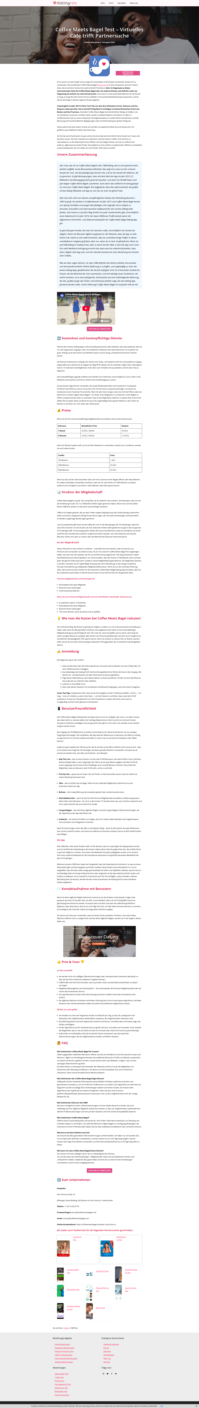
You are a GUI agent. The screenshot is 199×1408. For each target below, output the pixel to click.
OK (161, 1406)
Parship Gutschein (62, 1395)
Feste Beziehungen (62, 1344)
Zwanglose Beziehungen (64, 1348)
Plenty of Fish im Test (102, 1289)
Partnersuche (102, 85)
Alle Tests (107, 1351)
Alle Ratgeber (108, 1355)
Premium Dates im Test (131, 1271)
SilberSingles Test (62, 1374)
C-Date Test (59, 1377)
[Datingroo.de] (65, 3)
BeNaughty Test (61, 1391)
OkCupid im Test (73, 1289)
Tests (111, 3)
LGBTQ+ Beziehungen (63, 1355)
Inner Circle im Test (130, 1289)
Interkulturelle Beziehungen (66, 1358)
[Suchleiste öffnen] (143, 3)
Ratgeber (122, 3)
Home (66, 1328)
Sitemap (106, 1362)
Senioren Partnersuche (64, 1351)
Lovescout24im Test (73, 1271)
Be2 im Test (100, 1308)
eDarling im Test (102, 1271)
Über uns (134, 3)
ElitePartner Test (61, 1388)
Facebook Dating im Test (73, 1307)
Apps (103, 3)
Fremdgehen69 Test (63, 1384)
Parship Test (59, 1381)
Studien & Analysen (111, 1344)
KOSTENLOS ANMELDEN (127, 73)
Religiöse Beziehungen (64, 1362)
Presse (106, 1348)
